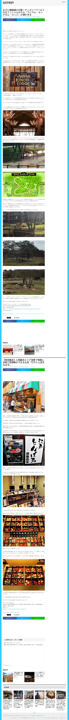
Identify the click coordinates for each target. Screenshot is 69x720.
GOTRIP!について (15, 717)
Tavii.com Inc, (40, 715)
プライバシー (39, 717)
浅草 (18, 612)
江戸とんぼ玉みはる (16, 642)
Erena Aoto (5, 366)
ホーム (64, 2)
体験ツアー (16, 366)
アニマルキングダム (9, 313)
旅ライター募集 (47, 717)
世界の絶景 (27, 16)
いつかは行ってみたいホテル (19, 16)
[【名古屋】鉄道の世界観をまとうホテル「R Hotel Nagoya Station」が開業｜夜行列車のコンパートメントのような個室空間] (18, 695)
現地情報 (37, 16)
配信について (63, 717)
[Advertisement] (24, 26)
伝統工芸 (12, 612)
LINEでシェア (38, 19)
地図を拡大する (7, 665)
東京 (23, 366)
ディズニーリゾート (29, 313)
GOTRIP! (8, 2)
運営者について (55, 717)
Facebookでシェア (10, 19)
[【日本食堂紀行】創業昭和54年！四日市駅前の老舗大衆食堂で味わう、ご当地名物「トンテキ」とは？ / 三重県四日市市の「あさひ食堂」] (29, 695)
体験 (16, 612)
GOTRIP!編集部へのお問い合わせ (28, 717)
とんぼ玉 (7, 612)
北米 (31, 16)
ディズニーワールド (38, 313)
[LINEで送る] (17, 317)
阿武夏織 (4, 16)
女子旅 (20, 366)
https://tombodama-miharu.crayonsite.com (17, 609)
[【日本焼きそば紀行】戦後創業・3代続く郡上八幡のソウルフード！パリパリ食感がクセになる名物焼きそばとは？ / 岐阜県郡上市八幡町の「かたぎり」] (50, 695)
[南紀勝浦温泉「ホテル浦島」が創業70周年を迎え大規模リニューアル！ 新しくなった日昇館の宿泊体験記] (39, 695)
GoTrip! (6, 301)
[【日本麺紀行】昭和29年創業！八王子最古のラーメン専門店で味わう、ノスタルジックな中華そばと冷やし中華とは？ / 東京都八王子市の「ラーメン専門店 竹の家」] (7, 695)
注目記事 (34, 16)
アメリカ (16, 313)
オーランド (21, 313)
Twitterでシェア (23, 19)
